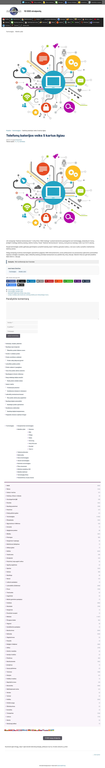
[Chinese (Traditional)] (11, 730)
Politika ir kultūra (11, 678)
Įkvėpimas (9, 665)
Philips (31, 435)
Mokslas (7, 22)
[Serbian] (43, 730)
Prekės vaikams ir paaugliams (14, 367)
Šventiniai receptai (12, 613)
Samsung (31, 440)
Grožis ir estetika (11, 651)
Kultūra (71, 19)
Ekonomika (10, 685)
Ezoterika (9, 710)
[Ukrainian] (53, 730)
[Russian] (41, 730)
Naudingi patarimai (18, 22)
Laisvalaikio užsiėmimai (50, 19)
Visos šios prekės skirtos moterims (15, 370)
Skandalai (9, 606)
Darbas (38, 19)
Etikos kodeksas (50, 2)
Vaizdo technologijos (23, 460)
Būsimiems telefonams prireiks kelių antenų (19, 293)
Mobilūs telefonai (22, 472)
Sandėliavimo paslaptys (13, 627)
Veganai (9, 623)
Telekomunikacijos (22, 452)
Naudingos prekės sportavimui (15, 404)
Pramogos (9, 537)
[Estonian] (23, 730)
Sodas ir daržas (11, 492)
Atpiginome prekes (12, 530)
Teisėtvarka (10, 554)
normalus (22, 141)
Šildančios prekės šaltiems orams (16, 350)
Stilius (68, 22)
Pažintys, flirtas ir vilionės (14, 496)
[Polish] (37, 730)
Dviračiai (9, 527)
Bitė (30, 432)
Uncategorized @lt (12, 499)
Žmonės (16, 25)
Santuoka (44, 22)
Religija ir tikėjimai (12, 644)
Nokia (30, 438)
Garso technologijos (23, 458)
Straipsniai (10, 558)
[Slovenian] (47, 730)
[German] (29, 730)
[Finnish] (25, 730)
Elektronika (20, 455)
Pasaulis (9, 641)
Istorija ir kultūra (11, 654)
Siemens (31, 429)
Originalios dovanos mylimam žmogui (16, 414)
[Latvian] (33, 730)
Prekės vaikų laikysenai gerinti (15, 360)
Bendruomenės (28, 19)
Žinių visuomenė (22, 466)
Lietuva (79, 19)
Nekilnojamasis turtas (33, 22)
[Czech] (15, 730)
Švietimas (86, 22)
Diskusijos (60, 2)
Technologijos (96, 22)
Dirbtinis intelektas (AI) (24, 469)
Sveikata (77, 22)
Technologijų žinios (22, 475)
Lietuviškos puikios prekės (13, 364)
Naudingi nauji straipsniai (13, 347)
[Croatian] (13, 730)
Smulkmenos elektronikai (12, 408)
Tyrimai (9, 696)
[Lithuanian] (35, 730)
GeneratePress (61, 765)
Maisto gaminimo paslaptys (14, 599)
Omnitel (31, 446)
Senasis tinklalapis (71, 2)
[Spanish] (49, 730)
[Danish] (17, 730)
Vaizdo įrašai (26, 25)
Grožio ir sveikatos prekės (13, 353)
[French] (27, 730)
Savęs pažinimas (11, 668)
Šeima (53, 22)
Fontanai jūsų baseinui (13, 387)
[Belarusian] (5, 730)
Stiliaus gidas (10, 547)
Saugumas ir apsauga (13, 541)
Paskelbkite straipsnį (96, 2)
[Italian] (31, 730)
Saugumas (10, 610)
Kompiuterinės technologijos (25, 426)
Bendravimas (16, 19)
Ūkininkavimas (11, 706)
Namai (8, 578)
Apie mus (27, 2)
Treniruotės (10, 592)
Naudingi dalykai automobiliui (14, 401)
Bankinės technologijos (24, 463)
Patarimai (9, 509)
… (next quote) (96, 754)
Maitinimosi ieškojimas (13, 544)
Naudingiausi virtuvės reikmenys (14, 374)
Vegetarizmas (11, 637)
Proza (8, 589)
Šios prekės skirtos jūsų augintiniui (16, 397)
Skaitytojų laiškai (11, 723)
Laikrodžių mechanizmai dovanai (14, 394)
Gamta (8, 720)
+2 (18, 141)
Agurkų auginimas (12, 565)
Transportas (10, 713)
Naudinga (9, 575)
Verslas (9, 692)
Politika (9, 699)
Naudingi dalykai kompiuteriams (15, 411)
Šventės (9, 503)
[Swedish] (51, 730)
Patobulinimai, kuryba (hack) (25, 477)
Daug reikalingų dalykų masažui (14, 377)
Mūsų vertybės (37, 2)
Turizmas (7, 25)
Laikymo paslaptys (12, 582)
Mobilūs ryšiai (19, 31)
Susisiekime (84, 2)
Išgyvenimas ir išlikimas (13, 523)
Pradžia (7, 19)
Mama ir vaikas (88, 19)
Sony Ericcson (33, 443)
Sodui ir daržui (10, 384)
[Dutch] (19, 730)
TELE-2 (31, 449)
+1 (15, 141)
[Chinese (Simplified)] (9, 730)
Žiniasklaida (10, 520)
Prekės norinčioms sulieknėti (13, 357)
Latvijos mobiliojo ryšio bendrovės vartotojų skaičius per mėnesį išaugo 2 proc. (28, 294)
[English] (21, 730)
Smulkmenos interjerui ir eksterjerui (16, 391)
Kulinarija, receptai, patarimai (14, 343)
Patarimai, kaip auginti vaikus (15, 561)
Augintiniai (10, 596)
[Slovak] (45, 730)
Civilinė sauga (11, 703)
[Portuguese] (39, 730)
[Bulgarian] (7, 730)
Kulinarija (62, 19)
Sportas (61, 22)
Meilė (98, 19)
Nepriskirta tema (11, 682)
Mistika (9, 534)
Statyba (9, 675)
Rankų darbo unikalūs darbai (15, 380)
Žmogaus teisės (11, 620)
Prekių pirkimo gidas (12, 513)
